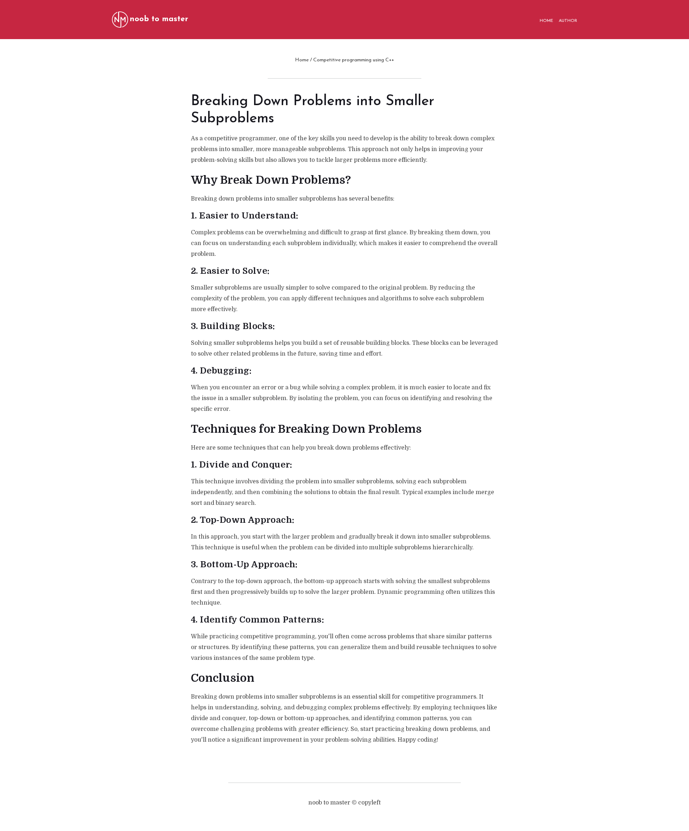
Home (302, 60)
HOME (546, 21)
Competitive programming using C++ (353, 60)
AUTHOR (568, 21)
